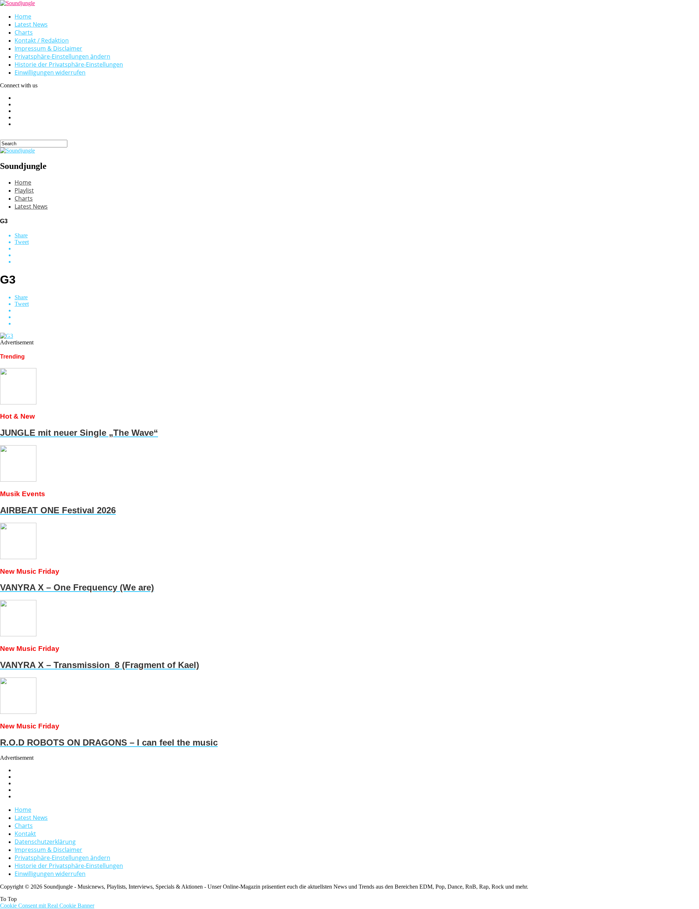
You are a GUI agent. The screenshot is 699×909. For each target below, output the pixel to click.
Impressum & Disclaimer (48, 48)
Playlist (24, 190)
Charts (24, 32)
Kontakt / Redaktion (42, 40)
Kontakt (25, 834)
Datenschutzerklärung (45, 842)
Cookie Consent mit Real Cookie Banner (47, 905)
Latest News (31, 24)
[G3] (6, 336)
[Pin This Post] (357, 255)
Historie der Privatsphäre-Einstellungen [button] (69, 64)
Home (23, 16)
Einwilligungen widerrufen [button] (50, 72)
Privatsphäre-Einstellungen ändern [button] (62, 56)
